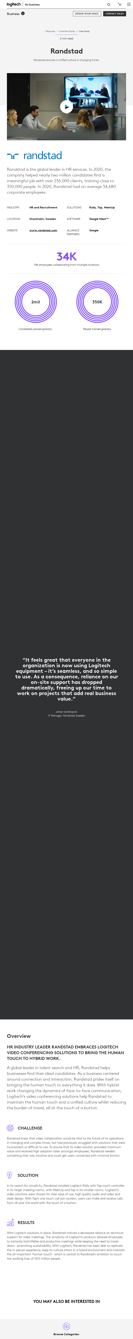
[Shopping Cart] (119, 4)
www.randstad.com (43, 230)
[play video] (66, 106)
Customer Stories (67, 31)
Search (108, 4)
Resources (50, 31)
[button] (16, 13)
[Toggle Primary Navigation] (129, 4)
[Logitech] (25, 4)
